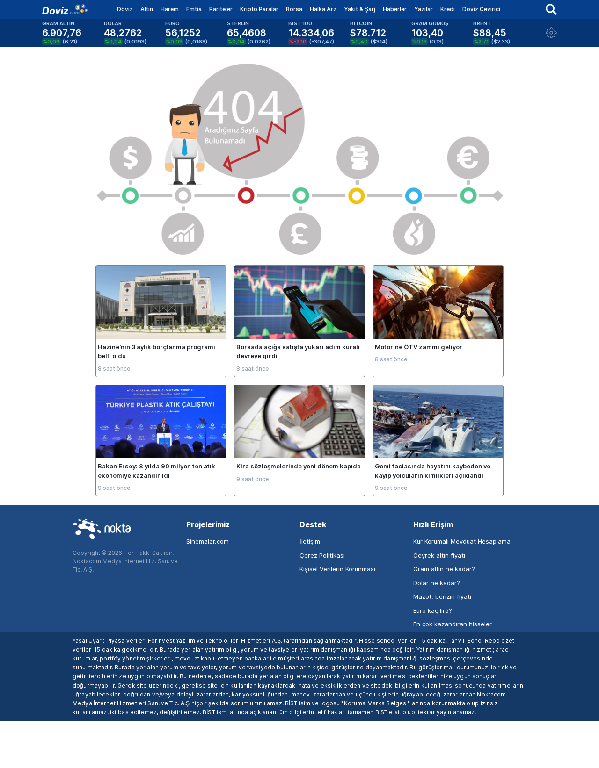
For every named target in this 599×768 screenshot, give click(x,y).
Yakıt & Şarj (359, 9)
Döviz (125, 9)
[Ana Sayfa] (65, 9)
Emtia (194, 9)
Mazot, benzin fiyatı (442, 596)
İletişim (310, 541)
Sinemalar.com (207, 541)
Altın (146, 9)
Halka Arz (323, 9)
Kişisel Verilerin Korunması (337, 569)
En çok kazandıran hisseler (452, 624)
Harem (170, 9)
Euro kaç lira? (432, 610)
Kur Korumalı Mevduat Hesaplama (462, 541)
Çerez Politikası (322, 555)
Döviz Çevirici (481, 9)
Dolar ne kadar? (436, 583)
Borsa (294, 9)
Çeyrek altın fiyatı (439, 555)
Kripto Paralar (259, 9)
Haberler (395, 9)
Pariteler (221, 9)
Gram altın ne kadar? (444, 569)
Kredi (447, 9)
